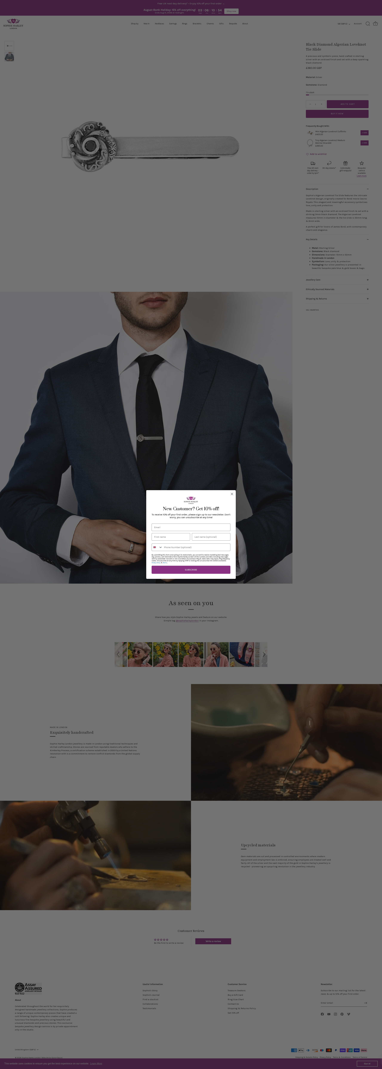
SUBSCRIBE (191, 569)
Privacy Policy (156, 563)
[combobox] (157, 547)
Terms (165, 563)
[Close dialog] (232, 494)
